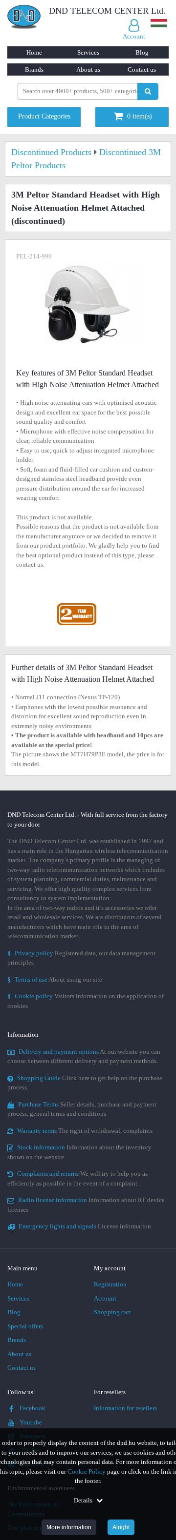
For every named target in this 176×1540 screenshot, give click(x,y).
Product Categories (44, 116)
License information (85, 1226)
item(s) (139, 116)
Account (105, 1298)
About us (88, 69)
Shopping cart (112, 1312)
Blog (142, 52)
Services (88, 52)
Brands (34, 69)
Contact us (142, 69)
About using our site (54, 979)
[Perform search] (147, 91)
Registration (110, 1284)
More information (68, 1527)
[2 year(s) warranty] (76, 605)
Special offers (25, 1326)
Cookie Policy (86, 1471)
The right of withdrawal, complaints (85, 1130)
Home (34, 52)
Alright (121, 1527)
